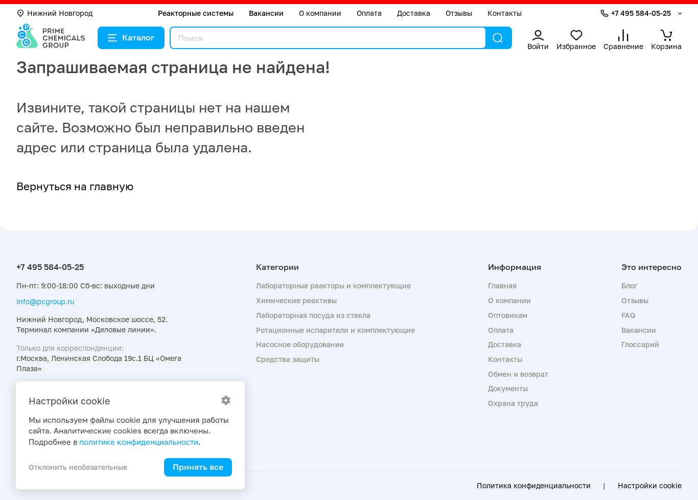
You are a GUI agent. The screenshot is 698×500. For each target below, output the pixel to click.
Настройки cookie (650, 486)
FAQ (628, 315)
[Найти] (497, 38)
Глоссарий (640, 344)
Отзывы (459, 13)
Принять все (198, 467)
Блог (629, 285)
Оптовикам (507, 315)
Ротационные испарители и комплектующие (335, 330)
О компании (320, 13)
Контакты (504, 13)
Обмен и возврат (518, 374)
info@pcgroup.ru (45, 301)
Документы (508, 388)
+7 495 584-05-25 (641, 13)
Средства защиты (287, 359)
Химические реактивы (296, 300)
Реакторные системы (196, 13)
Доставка (413, 13)
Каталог (138, 37)
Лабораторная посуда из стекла (313, 315)
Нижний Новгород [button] (59, 13)
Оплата (369, 13)
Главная (502, 285)
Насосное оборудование (300, 344)
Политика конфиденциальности (534, 486)
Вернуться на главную (74, 186)
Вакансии (266, 13)
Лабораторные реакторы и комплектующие (333, 285)
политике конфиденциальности (138, 441)
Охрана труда (513, 403)
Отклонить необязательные (78, 467)
